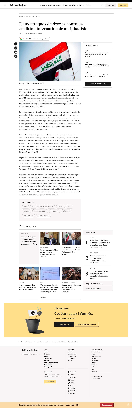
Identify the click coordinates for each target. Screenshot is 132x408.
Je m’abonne (64, 324)
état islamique (43, 215)
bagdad (27, 211)
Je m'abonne (107, 405)
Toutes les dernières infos (97, 83)
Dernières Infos (26, 16)
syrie (34, 206)
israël (50, 206)
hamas (60, 206)
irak (25, 206)
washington (28, 215)
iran (42, 206)
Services (46, 360)
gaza (69, 206)
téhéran (66, 211)
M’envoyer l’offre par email (87, 324)
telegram (54, 211)
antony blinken (40, 211)
